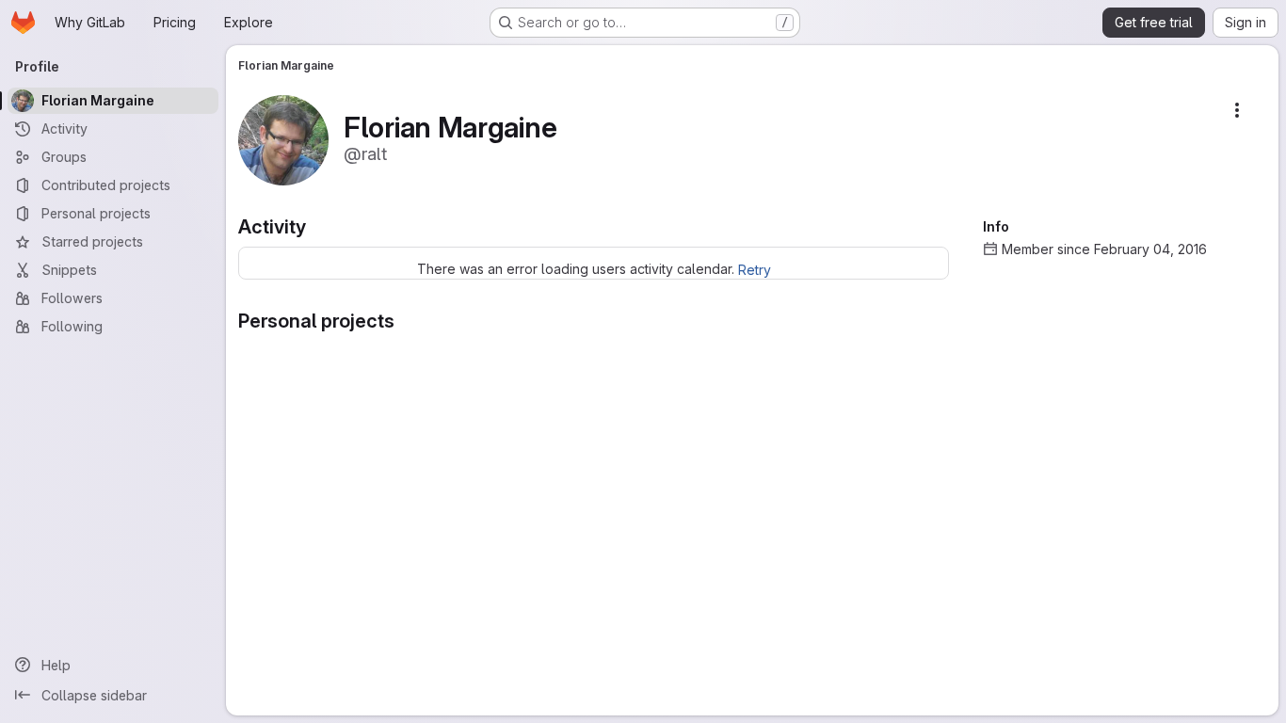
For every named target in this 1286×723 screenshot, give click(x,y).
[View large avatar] (283, 139)
